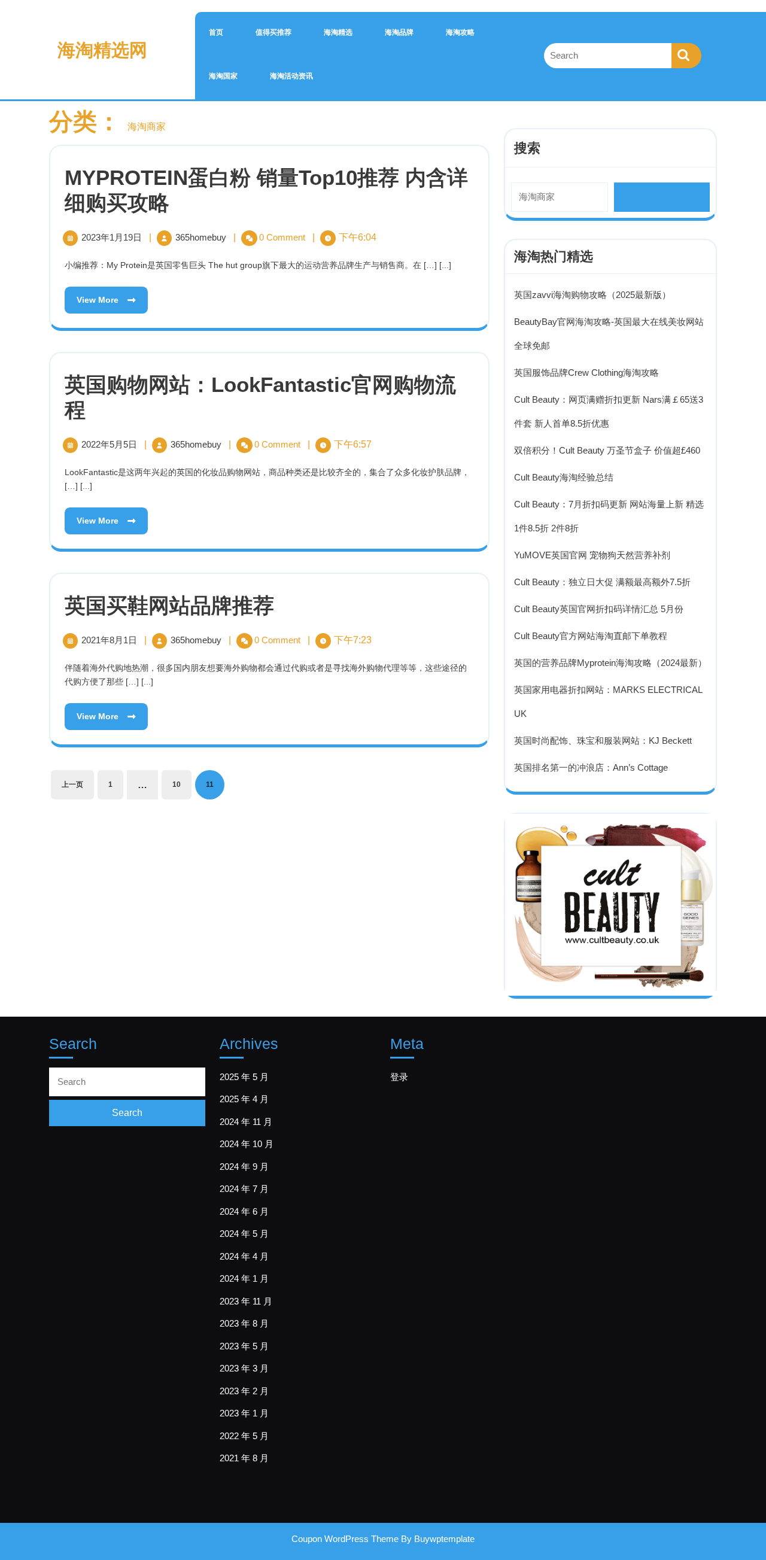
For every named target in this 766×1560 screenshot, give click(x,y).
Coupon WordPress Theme (345, 1539)
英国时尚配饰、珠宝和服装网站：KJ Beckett (603, 740)
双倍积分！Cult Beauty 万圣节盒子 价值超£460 (607, 450)
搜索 (527, 148)
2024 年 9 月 (244, 1166)
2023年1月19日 (112, 237)
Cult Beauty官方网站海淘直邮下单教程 (590, 636)
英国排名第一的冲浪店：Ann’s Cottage (591, 767)
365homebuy (202, 237)
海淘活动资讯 (291, 76)
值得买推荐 (273, 32)
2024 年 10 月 (246, 1144)
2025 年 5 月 (244, 1077)
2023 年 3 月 (244, 1368)
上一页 (72, 784)
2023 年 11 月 (246, 1301)
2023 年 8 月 (244, 1323)
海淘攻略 (460, 32)
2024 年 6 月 (244, 1211)
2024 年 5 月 (244, 1233)
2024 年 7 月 (244, 1189)
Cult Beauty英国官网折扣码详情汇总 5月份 (598, 609)
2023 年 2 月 (244, 1391)
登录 (399, 1077)
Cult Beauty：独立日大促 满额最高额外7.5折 (602, 582)
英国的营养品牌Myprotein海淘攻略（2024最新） (610, 663)
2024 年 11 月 (246, 1122)
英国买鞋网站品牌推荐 (169, 605)
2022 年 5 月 (244, 1436)
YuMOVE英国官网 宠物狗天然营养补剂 (592, 555)
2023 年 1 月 (244, 1413)
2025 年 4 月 (244, 1099)
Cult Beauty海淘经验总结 (563, 477)
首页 (216, 32)
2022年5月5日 (110, 444)
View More (93, 296)
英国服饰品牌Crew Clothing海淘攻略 (586, 372)
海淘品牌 (399, 32)
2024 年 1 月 (244, 1278)
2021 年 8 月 (244, 1458)
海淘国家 (223, 76)
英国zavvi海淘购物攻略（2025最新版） (592, 295)
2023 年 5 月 (244, 1346)
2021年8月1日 (110, 640)
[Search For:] (607, 56)
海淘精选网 (102, 50)
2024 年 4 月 (244, 1256)
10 (176, 784)
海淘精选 (338, 32)
